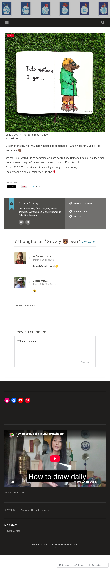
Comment (85, 362)
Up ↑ (55, 547)
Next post (78, 216)
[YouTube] (20, 400)
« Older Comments (24, 305)
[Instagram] (7, 400)
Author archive (21, 222)
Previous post (80, 211)
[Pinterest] (27, 400)
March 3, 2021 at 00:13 (44, 284)
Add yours (89, 242)
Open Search (102, 22)
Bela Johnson (42, 256)
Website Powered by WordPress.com (55, 544)
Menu (7, 22)
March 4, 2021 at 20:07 (44, 260)
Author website (27, 222)
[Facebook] (13, 400)
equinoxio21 (41, 281)
